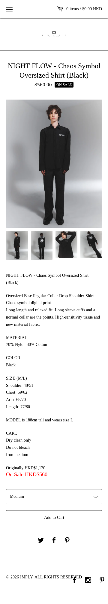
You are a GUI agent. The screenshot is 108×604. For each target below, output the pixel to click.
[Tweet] (41, 540)
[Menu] (9, 9)
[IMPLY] (54, 34)
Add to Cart (54, 517)
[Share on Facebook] (54, 540)
